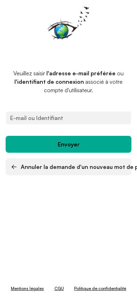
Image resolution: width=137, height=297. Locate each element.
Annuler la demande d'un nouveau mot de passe (75, 166)
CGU (59, 288)
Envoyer (69, 144)
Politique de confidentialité (100, 288)
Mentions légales (27, 288)
